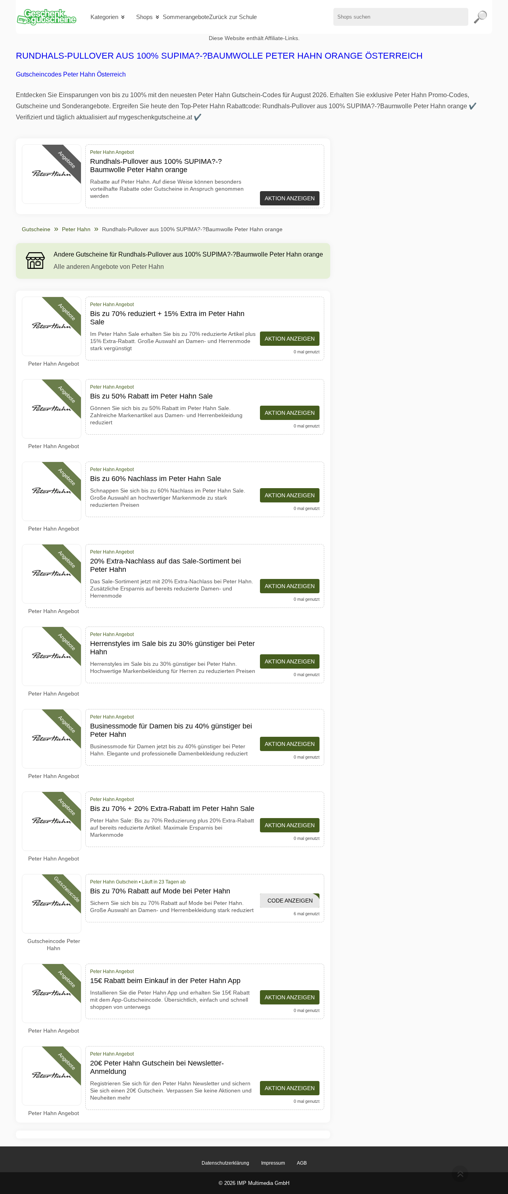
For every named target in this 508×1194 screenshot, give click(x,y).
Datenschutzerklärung (225, 1163)
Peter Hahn (76, 229)
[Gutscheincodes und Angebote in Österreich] (46, 17)
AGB (302, 1163)
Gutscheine (36, 229)
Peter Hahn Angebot (53, 363)
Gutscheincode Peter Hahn (53, 944)
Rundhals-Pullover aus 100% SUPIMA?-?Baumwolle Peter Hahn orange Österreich (219, 56)
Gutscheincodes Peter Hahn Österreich (71, 74)
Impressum (273, 1163)
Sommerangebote (186, 16)
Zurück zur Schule (233, 16)
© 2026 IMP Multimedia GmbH (254, 1183)
